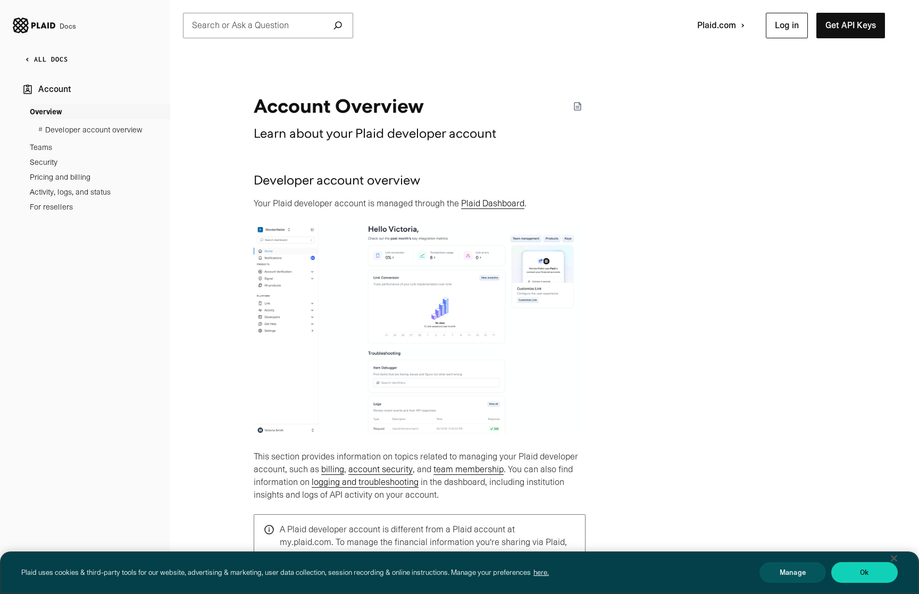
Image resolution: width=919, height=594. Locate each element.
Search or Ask (240, 25)
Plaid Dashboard (492, 203)
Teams (41, 147)
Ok (864, 572)
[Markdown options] (578, 106)
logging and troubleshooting (365, 482)
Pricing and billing (60, 177)
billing (332, 469)
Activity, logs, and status (70, 192)
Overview (46, 111)
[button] (787, 25)
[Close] (894, 558)
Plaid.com (716, 25)
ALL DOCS (51, 59)
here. (541, 572)
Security (43, 162)
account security (380, 469)
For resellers (51, 207)
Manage (793, 572)
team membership (468, 469)
